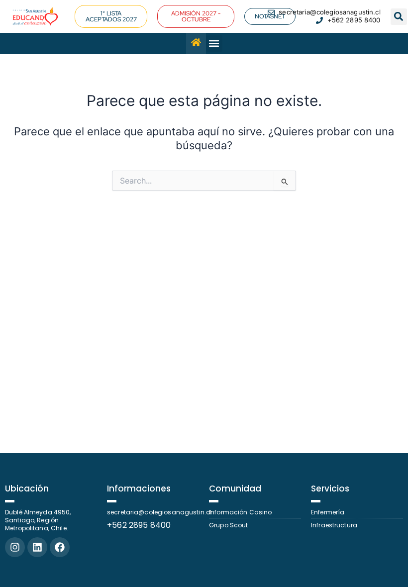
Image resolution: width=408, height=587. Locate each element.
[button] (195, 16)
